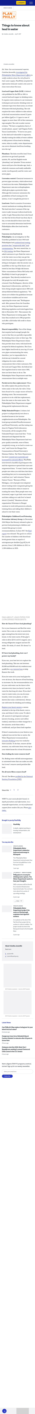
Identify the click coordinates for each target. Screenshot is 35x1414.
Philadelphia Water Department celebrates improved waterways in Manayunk (21, 851)
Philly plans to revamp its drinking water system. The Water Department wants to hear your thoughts (23, 878)
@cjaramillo (10, 953)
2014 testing (8, 251)
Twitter (14, 790)
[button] (4, 1411)
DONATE (21, 3)
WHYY (7, 3)
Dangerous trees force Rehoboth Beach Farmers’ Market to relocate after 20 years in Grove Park (17, 1038)
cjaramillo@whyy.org (12, 956)
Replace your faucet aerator (12, 707)
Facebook (10, 790)
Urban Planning (7, 8)
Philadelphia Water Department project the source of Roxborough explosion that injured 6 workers (21, 912)
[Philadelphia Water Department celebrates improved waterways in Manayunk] (7, 851)
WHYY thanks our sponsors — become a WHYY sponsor (17, 989)
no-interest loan (17, 669)
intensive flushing (8, 741)
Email (18, 790)
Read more (8, 949)
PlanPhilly (16, 824)
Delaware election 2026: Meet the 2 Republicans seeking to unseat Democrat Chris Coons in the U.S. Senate (16, 1049)
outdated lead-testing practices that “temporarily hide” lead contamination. (16, 245)
